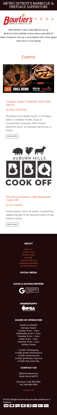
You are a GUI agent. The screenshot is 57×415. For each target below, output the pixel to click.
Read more (12, 136)
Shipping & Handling (28, 263)
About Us (28, 249)
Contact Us (28, 390)
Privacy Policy (28, 255)
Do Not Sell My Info (28, 266)
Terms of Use (28, 252)
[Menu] (52, 19)
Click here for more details (28, 41)
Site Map (28, 257)
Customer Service (28, 260)
